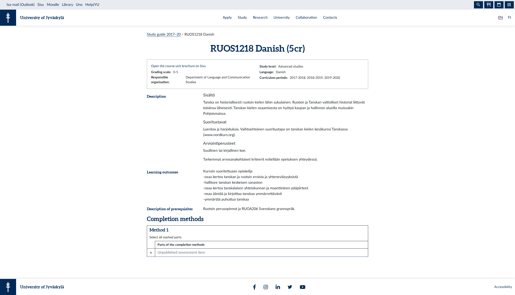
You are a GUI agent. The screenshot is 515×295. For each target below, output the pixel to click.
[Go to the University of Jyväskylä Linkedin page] (278, 287)
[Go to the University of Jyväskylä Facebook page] (254, 287)
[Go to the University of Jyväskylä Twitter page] (290, 287)
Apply (227, 17)
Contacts (330, 17)
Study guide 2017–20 (164, 34)
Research (260, 17)
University (282, 17)
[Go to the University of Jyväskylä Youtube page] (302, 287)
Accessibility (503, 287)
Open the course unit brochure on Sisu (178, 66)
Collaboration (306, 17)
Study (242, 17)
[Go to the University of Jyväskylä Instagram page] (266, 287)
